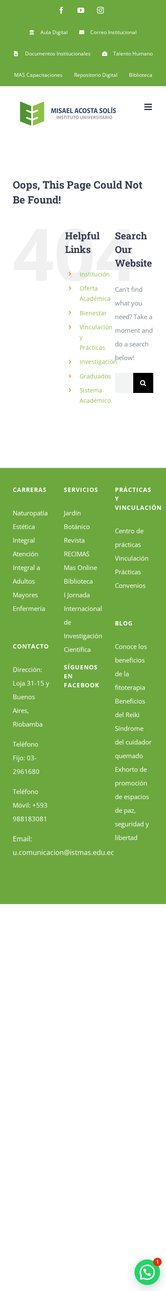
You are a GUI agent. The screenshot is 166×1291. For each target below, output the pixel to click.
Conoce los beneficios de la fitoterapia (131, 667)
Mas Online (80, 567)
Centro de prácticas (129, 537)
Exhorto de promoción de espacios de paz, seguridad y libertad (132, 803)
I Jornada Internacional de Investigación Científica (83, 622)
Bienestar (93, 313)
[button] (147, 1272)
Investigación (98, 362)
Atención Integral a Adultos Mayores (26, 574)
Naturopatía (30, 513)
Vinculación (132, 558)
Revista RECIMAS (76, 547)
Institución (95, 274)
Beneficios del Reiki (130, 708)
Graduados (95, 376)
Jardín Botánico (77, 520)
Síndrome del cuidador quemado (133, 742)
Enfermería (29, 608)
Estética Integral (24, 533)
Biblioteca (78, 581)
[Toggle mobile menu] (148, 106)
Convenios (130, 585)
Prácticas (128, 571)
